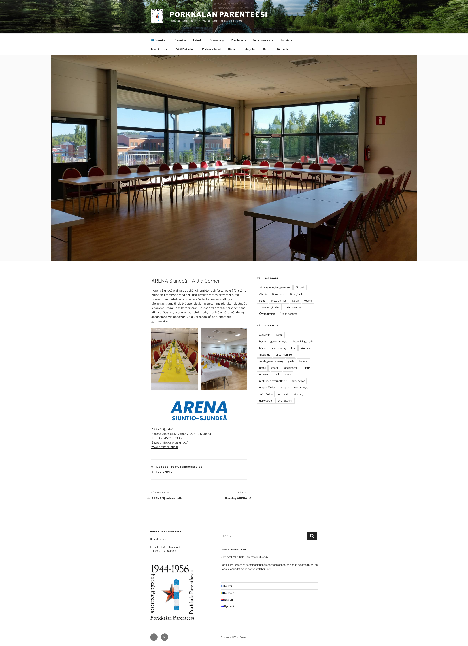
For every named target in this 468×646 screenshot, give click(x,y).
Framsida (180, 40)
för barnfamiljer (284, 354)
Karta (266, 49)
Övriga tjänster (288, 313)
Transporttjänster (269, 307)
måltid (276, 374)
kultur (306, 367)
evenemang (279, 348)
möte (169, 472)
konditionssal (290, 367)
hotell (262, 367)
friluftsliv (305, 348)
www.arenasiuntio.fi (164, 447)
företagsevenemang (271, 361)
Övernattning (267, 313)
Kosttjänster (297, 294)
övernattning (285, 400)
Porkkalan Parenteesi (218, 14)
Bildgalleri (250, 49)
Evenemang (217, 40)
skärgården (266, 394)
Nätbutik (282, 49)
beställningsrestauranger (273, 341)
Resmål (308, 300)
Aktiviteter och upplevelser (275, 287)
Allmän (263, 294)
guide (291, 361)
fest (159, 472)
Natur (295, 300)
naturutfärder (267, 387)
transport (282, 394)
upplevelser (266, 400)
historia (303, 361)
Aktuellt (198, 40)
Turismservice (261, 40)
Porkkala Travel (211, 49)
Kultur (262, 300)
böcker (263, 348)
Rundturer (237, 40)
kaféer (274, 367)
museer (263, 374)
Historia (284, 40)
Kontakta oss (159, 49)
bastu (279, 334)
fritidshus (264, 354)
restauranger (301, 387)
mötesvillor (298, 380)
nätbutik (284, 387)
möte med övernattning (273, 380)
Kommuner (278, 294)
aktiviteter (265, 334)
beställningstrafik (303, 341)
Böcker (232, 49)
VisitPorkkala (184, 49)
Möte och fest (167, 467)
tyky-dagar (299, 394)
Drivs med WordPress (233, 637)
